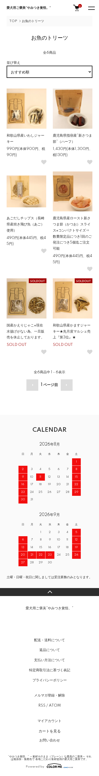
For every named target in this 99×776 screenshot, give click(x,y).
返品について (49, 650)
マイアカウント (49, 721)
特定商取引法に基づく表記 (49, 670)
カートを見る (50, 730)
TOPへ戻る (49, 592)
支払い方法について (49, 660)
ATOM (55, 705)
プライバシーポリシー (49, 680)
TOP (13, 21)
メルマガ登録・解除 (49, 695)
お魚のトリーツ (33, 21)
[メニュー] (91, 8)
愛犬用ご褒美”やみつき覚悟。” (29, 8)
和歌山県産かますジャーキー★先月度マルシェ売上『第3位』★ (72, 331)
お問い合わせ (49, 740)
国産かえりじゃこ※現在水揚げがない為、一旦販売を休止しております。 (25, 331)
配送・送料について (49, 640)
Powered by (35, 766)
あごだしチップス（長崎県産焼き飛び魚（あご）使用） (25, 224)
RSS (41, 705)
